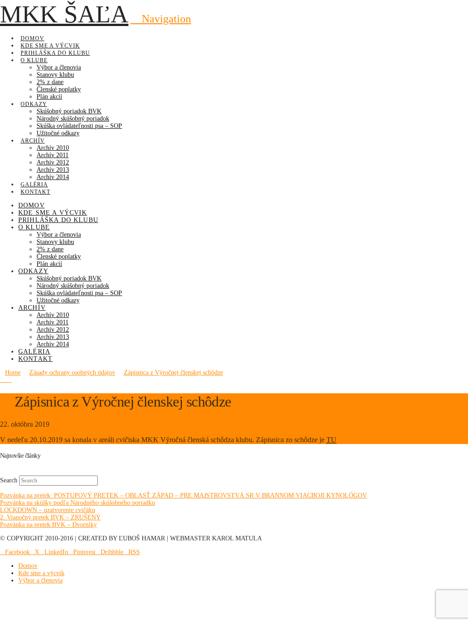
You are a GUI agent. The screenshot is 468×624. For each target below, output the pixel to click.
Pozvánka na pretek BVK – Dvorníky (48, 524)
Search (8, 480)
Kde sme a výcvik (41, 573)
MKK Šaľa (64, 14)
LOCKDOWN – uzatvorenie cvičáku (47, 510)
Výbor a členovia (40, 580)
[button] (160, 19)
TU (331, 440)
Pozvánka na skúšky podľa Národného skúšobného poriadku (77, 502)
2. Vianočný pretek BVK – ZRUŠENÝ (50, 517)
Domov (27, 565)
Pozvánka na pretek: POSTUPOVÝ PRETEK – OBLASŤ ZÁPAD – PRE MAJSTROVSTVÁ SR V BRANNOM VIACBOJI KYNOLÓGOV (183, 495)
